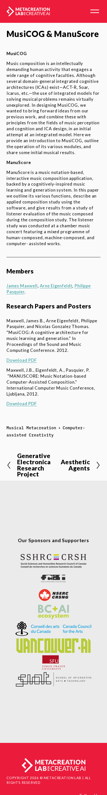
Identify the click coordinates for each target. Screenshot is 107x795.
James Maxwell (22, 285)
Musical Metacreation (31, 427)
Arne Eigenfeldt (56, 285)
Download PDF (21, 360)
